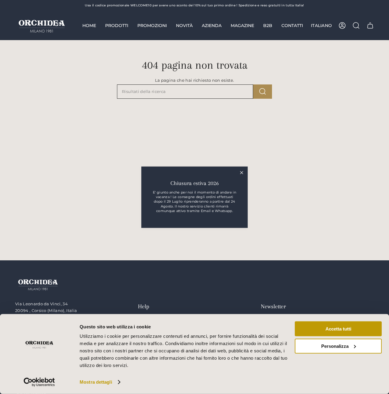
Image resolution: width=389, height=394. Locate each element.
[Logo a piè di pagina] (38, 284)
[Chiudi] (242, 173)
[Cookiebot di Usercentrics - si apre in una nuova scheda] (39, 382)
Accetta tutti (338, 328)
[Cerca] (262, 91)
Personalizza (335, 345)
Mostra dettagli (96, 382)
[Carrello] (370, 25)
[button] (117, 25)
